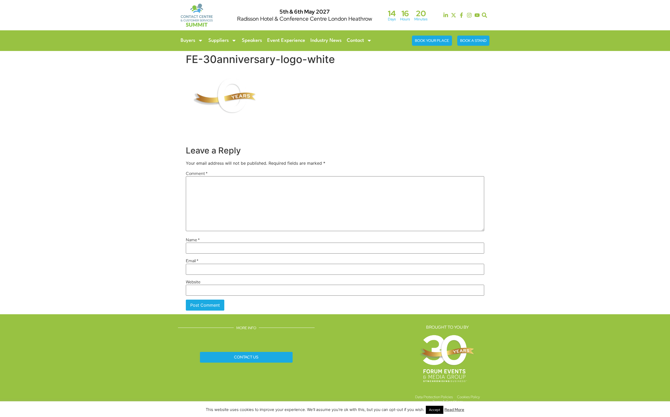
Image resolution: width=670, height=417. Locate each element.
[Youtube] (477, 15)
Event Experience (286, 40)
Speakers (252, 40)
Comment (197, 174)
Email (192, 261)
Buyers (188, 40)
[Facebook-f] (461, 15)
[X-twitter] (453, 15)
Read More (454, 409)
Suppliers (218, 40)
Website (193, 282)
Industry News (326, 40)
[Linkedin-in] (445, 15)
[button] (484, 15)
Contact (355, 40)
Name (193, 240)
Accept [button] (434, 410)
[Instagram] (469, 15)
